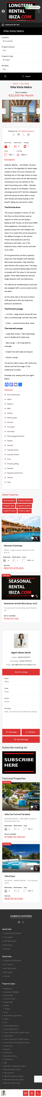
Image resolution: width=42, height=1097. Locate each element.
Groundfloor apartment (13, 1016)
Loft (5, 1022)
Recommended (9, 501)
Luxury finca (8, 1036)
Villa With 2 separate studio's (15, 1066)
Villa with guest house (12, 1069)
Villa (5, 1063)
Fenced (10, 422)
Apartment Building (11, 992)
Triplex (7, 1009)
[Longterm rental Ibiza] (21, 20)
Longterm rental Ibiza (21, 916)
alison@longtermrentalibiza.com (23, 665)
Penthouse (8, 1053)
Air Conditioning (13, 395)
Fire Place (11, 432)
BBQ (9, 409)
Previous (4, 111)
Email (6, 688)
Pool (9, 459)
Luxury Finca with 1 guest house (16, 1039)
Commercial (8, 995)
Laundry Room (12, 450)
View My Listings (21, 672)
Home (15, 84)
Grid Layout (8, 945)
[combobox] (21, 41)
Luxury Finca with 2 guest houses (17, 1043)
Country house (9, 999)
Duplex (6, 1006)
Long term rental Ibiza (12, 933)
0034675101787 (24, 657)
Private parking (13, 464)
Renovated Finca (10, 1056)
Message (7, 708)
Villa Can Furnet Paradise (17, 814)
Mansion (7, 1049)
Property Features (24, 501)
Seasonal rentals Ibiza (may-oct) (20, 603)
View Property (21, 537)
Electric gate (12, 418)
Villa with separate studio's (14, 1080)
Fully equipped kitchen (15, 436)
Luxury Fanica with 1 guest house (16, 1032)
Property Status (8, 47)
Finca (6, 1012)
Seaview (10, 468)
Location (5, 37)
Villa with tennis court (12, 1083)
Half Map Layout (10, 941)
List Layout (8, 937)
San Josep (25, 84)
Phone (6, 698)
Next (38, 111)
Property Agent (24, 511)
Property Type (7, 56)
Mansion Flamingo (13, 545)
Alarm (9, 399)
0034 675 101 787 (12, 25)
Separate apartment (15, 473)
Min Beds (5, 66)
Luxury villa (8, 1046)
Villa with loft (9, 1073)
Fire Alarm (11, 427)
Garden (10, 441)
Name (6, 678)
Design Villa (8, 1002)
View (9, 482)
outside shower (13, 455)
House (6, 1019)
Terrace (10, 478)
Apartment (8, 989)
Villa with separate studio (13, 1076)
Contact (7, 949)
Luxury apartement (11, 1026)
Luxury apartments (11, 1029)
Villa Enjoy (9, 876)
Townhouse (8, 1059)
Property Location (24, 506)
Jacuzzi (10, 445)
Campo (10, 413)
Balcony (10, 404)
